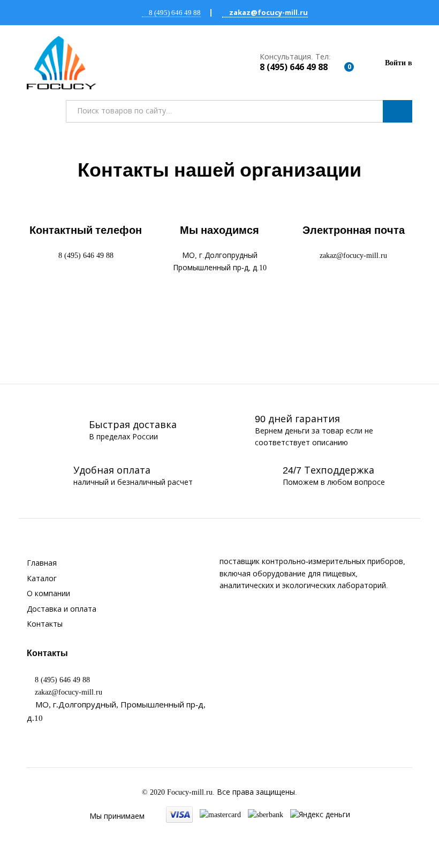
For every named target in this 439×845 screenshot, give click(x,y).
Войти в (398, 62)
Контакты (45, 624)
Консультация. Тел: (295, 57)
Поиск (397, 111)
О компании (48, 594)
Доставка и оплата (61, 609)
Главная (42, 563)
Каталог (42, 579)
